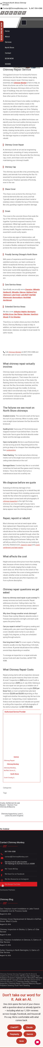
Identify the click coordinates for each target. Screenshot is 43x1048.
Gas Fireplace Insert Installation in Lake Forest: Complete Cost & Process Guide (19, 910)
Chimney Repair (15, 983)
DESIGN (8, 64)
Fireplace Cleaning (7, 985)
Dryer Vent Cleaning (22, 985)
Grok (21, 1041)
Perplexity (14, 1034)
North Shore (9, 48)
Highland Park (21, 978)
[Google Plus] (10, 13)
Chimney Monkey (14, 352)
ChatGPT (14, 1027)
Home (7, 31)
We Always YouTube (13, 884)
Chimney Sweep (23, 982)
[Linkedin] (15, 13)
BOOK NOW (9, 58)
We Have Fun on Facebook (15, 874)
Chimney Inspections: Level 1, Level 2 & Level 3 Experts (12, 815)
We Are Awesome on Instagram (17, 879)
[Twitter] (6, 13)
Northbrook (5, 980)
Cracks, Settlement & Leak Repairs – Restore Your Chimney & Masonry (10, 805)
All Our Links (25, 976)
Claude (29, 1027)
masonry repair (26, 545)
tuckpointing (11, 450)
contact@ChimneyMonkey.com (16, 857)
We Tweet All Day (11, 869)
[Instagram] (24, 13)
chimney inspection (10, 501)
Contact (8, 53)
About (7, 37)
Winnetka (31, 978)
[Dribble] (19, 13)
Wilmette (39, 978)
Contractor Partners (7, 890)
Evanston (11, 978)
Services (8, 42)
